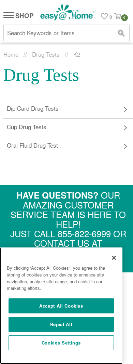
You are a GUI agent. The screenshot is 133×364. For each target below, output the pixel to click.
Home (10, 54)
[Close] (113, 257)
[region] (61, 305)
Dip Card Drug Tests (33, 108)
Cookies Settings (61, 342)
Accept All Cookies (61, 305)
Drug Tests (46, 54)
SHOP (23, 15)
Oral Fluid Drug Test (32, 145)
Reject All (61, 324)
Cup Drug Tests (26, 126)
